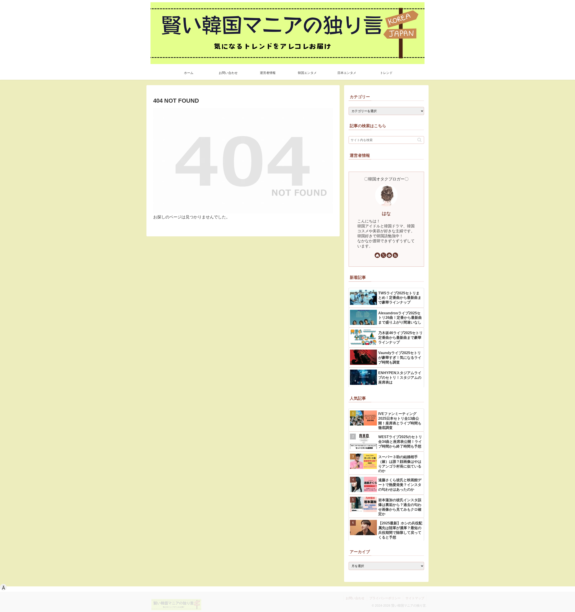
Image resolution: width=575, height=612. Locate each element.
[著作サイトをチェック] (377, 255)
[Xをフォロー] (383, 255)
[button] (419, 139)
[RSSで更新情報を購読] (395, 255)
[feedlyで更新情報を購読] (389, 255)
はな (386, 213)
